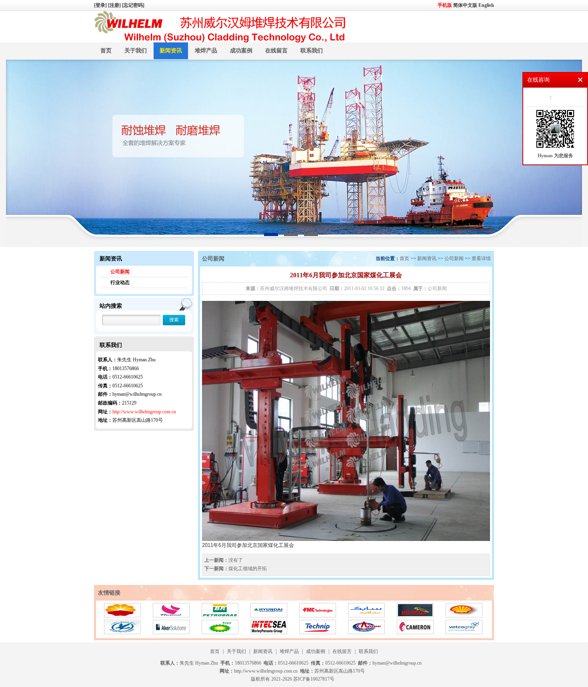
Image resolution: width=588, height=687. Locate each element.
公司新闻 (120, 271)
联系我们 (311, 51)
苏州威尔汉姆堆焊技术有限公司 (293, 288)
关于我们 (135, 51)
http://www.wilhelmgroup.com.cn (144, 412)
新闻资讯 (171, 51)
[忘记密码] (133, 5)
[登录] (101, 5)
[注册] (115, 5)
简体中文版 (465, 5)
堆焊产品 (206, 51)
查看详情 (481, 258)
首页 (106, 51)
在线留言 (276, 51)
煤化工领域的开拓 (247, 568)
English (486, 5)
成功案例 (241, 51)
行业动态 (120, 282)
